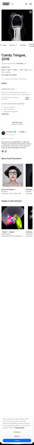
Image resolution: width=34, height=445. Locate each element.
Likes (4, 45)
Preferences (17, 432)
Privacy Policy (19, 427)
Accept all (17, 440)
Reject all (17, 436)
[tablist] (17, 122)
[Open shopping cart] (26, 4)
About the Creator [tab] (17, 122)
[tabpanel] (17, 138)
